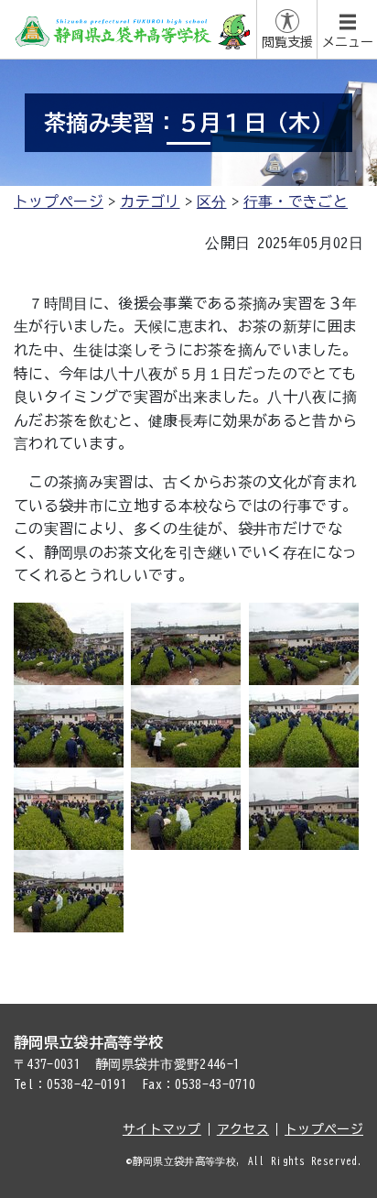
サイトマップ (162, 1129)
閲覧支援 (287, 42)
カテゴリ (149, 201)
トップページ (58, 201)
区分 (212, 201)
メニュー (347, 42)
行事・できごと (295, 201)
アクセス (243, 1129)
